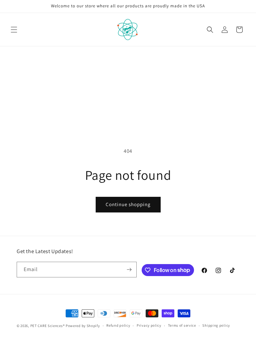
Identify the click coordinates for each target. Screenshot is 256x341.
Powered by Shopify (83, 325)
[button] (14, 29)
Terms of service (182, 325)
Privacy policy (149, 325)
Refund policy (118, 325)
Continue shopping (128, 204)
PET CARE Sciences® (47, 325)
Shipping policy (216, 325)
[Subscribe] (129, 269)
